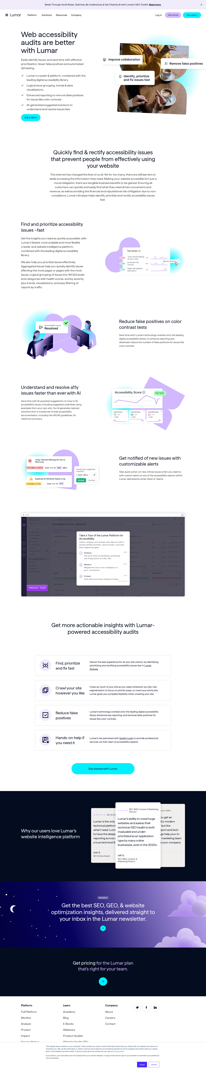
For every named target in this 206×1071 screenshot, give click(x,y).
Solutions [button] (47, 15)
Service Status (30, 1041)
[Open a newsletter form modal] (103, 928)
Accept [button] (142, 1064)
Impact (25, 1035)
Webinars (69, 1029)
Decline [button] (154, 1064)
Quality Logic (126, 738)
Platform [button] (32, 15)
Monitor (26, 1017)
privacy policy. (119, 1051)
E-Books (68, 1023)
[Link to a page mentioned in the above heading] (103, 981)
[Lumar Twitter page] (137, 1007)
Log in (158, 15)
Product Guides (73, 1035)
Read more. (155, 4)
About (109, 1011)
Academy (69, 1011)
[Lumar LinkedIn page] (155, 1007)
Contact (110, 1023)
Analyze (26, 1023)
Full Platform (29, 1011)
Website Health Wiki (75, 1041)
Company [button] (76, 15)
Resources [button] (61, 15)
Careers (110, 1017)
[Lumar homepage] (13, 15)
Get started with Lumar (103, 768)
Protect (26, 1029)
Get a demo (192, 15)
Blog (66, 1017)
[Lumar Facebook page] (146, 1007)
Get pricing (173, 15)
